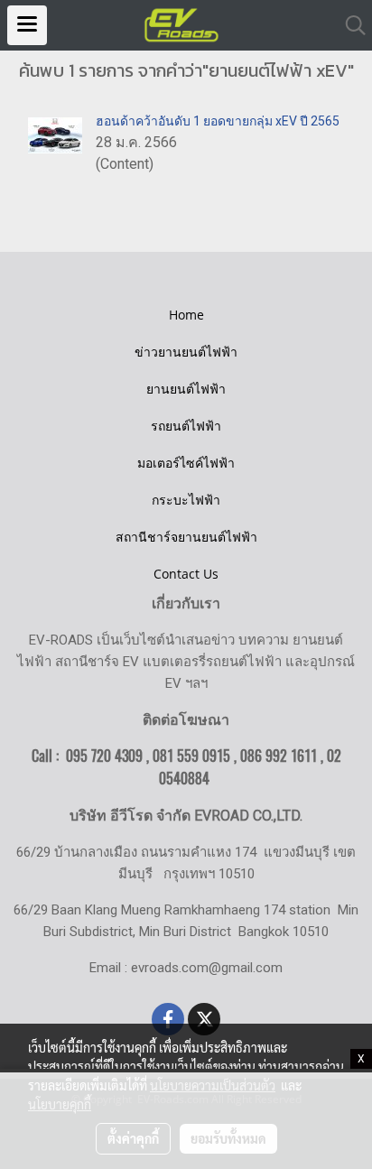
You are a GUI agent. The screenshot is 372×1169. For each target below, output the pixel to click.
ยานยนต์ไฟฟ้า (186, 388)
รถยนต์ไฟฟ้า (186, 425)
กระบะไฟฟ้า (186, 499)
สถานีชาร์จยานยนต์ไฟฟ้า (186, 536)
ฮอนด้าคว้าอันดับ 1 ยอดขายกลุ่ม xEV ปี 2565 (217, 121)
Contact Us (186, 573)
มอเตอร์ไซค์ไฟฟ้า (186, 462)
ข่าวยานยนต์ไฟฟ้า (186, 351)
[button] (349, 25)
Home (186, 314)
